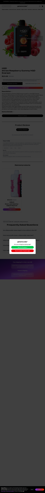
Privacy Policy (3, 491)
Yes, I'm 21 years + (22, 247)
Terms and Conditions (10, 491)
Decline (32, 489)
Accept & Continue (39, 489)
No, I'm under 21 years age (22, 250)
